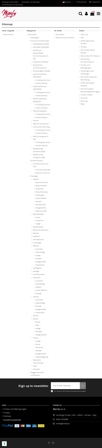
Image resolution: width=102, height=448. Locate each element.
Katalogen (35, 38)
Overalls (36, 369)
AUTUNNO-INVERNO (41, 47)
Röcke (35, 319)
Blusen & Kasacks (40, 230)
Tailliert (39, 287)
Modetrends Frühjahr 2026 (39, 156)
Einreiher (39, 249)
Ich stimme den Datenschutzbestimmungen (70, 391)
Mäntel (36, 246)
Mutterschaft (41, 211)
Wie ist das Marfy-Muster (88, 51)
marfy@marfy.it (63, 423)
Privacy (84, 47)
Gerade (38, 201)
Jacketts (36, 278)
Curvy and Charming (41, 127)
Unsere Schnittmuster (40, 41)
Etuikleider (40, 195)
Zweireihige (40, 252)
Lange (38, 224)
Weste (35, 316)
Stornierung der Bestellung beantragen (90, 90)
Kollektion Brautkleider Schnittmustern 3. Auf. (40, 54)
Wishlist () (82, 2)
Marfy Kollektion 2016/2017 (40, 100)
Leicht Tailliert (41, 290)
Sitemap (84, 101)
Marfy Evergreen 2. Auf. (40, 137)
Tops (35, 366)
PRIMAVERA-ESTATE (41, 44)
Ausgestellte (41, 208)
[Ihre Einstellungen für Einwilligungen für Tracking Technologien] (4, 443)
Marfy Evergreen (40, 111)
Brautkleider (38, 227)
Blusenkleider (41, 186)
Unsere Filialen (87, 95)
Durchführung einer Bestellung (12, 5)
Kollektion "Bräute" (41, 62)
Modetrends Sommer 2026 (39, 150)
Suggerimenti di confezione (37, 373)
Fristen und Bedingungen (86, 66)
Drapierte (40, 189)
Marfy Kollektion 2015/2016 (40, 87)
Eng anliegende (42, 357)
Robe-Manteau (42, 192)
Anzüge (36, 271)
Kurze (38, 217)
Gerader (39, 331)
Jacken (36, 297)
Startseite (32, 34)
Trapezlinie (40, 265)
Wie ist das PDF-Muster (90, 56)
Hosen (35, 338)
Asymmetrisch (42, 182)
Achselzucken (39, 274)
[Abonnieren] (83, 385)
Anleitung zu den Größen (10, 2)
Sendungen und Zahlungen (30, 2)
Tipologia (34, 176)
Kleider (36, 179)
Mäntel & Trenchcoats (38, 361)
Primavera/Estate (43, 170)
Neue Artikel (8, 34)
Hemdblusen (38, 240)
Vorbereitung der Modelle (88, 84)
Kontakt (84, 98)
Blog (82, 104)
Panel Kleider (41, 198)
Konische (39, 347)
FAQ (82, 38)
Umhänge (37, 243)
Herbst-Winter (42, 83)
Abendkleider (38, 214)
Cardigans (37, 268)
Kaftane (36, 236)
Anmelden (60, 34)
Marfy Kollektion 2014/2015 (40, 75)
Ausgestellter (41, 335)
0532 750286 (62, 419)
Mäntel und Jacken (41, 124)
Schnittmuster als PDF (40, 165)
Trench (36, 120)
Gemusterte (41, 205)
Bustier (36, 233)
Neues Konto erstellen (65, 38)
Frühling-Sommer (43, 80)
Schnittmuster (37, 161)
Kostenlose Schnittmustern (40, 66)
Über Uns (84, 34)
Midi (37, 325)
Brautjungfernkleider (42, 71)
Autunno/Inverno (43, 173)
